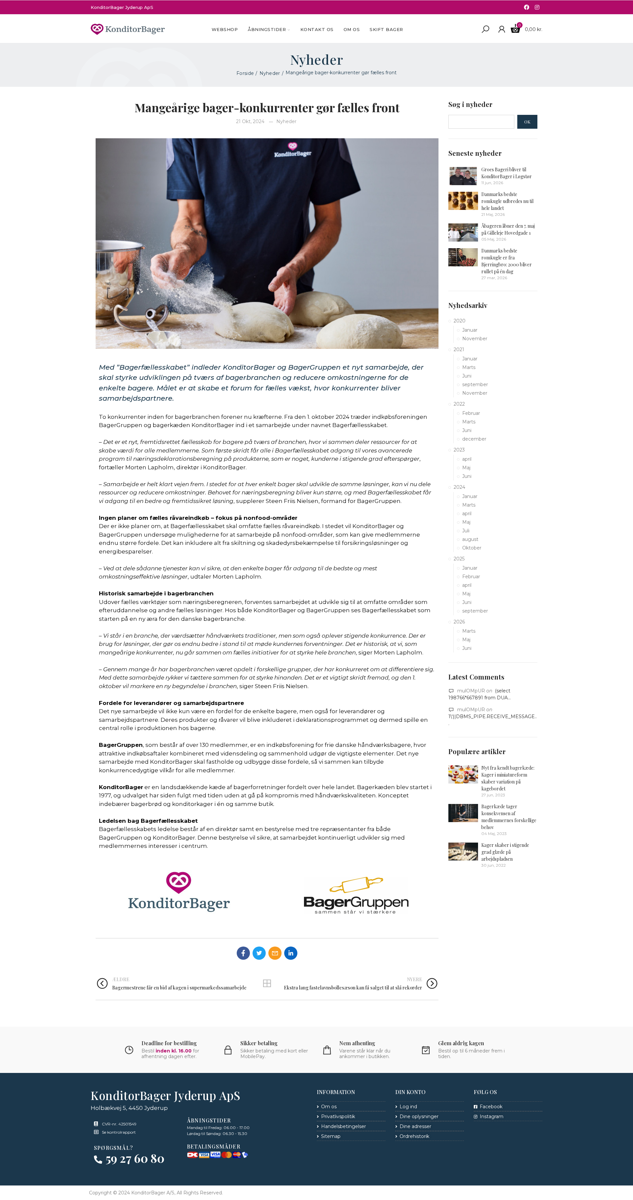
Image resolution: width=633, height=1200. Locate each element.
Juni (466, 376)
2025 (459, 559)
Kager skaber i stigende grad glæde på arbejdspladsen (505, 852)
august (470, 539)
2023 (459, 450)
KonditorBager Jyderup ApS (122, 7)
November (474, 339)
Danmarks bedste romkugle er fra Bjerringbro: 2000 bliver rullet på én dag (506, 261)
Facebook (243, 953)
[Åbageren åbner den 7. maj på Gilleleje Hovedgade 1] (463, 232)
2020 (460, 321)
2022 (459, 404)
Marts (468, 367)
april (466, 459)
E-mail (275, 953)
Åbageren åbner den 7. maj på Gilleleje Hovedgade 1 (508, 229)
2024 (459, 487)
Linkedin (290, 953)
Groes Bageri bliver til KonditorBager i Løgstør (506, 173)
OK (527, 121)
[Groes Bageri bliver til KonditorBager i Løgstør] (463, 176)
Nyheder (286, 121)
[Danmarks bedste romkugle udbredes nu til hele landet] (463, 201)
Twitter (259, 953)
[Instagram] (537, 7)
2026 (459, 622)
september (475, 384)
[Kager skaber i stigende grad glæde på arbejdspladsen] (463, 852)
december (474, 439)
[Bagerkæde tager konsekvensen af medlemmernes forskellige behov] (463, 813)
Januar (469, 330)
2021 (459, 349)
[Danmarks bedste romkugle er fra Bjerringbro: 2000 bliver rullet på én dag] (463, 257)
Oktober (471, 548)
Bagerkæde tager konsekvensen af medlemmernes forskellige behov (508, 816)
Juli (465, 531)
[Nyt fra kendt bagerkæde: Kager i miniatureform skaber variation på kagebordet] (463, 774)
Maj (466, 468)
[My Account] (502, 29)
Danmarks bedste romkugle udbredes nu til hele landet (507, 201)
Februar (471, 413)
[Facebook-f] (526, 7)
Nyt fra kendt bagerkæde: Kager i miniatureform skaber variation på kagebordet (507, 778)
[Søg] (485, 29)
